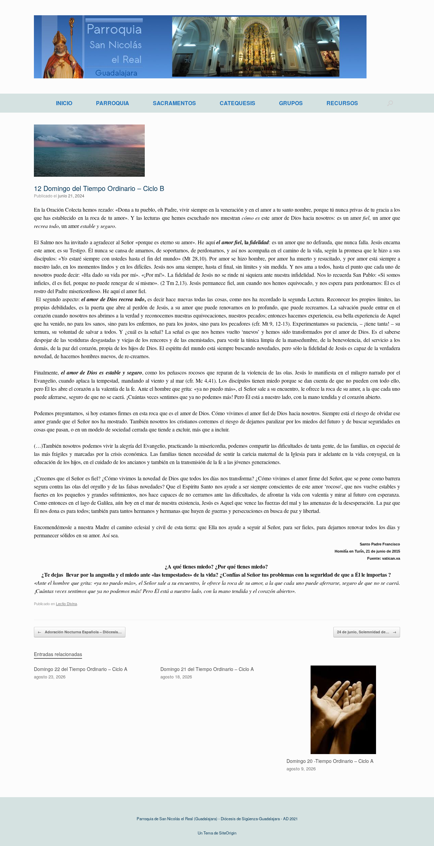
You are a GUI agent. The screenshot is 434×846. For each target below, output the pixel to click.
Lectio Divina (66, 603)
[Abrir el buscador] (390, 103)
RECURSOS (342, 103)
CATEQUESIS (237, 103)
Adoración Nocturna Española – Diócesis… (80, 631)
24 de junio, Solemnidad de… (366, 631)
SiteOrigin (227, 832)
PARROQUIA (112, 103)
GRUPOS (291, 103)
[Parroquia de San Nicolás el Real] (200, 46)
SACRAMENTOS (174, 103)
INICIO (64, 103)
